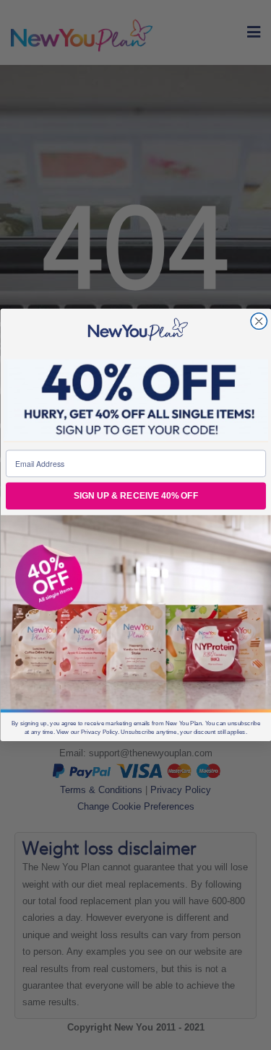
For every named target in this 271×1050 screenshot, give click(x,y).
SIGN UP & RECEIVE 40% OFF (135, 496)
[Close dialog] (259, 321)
